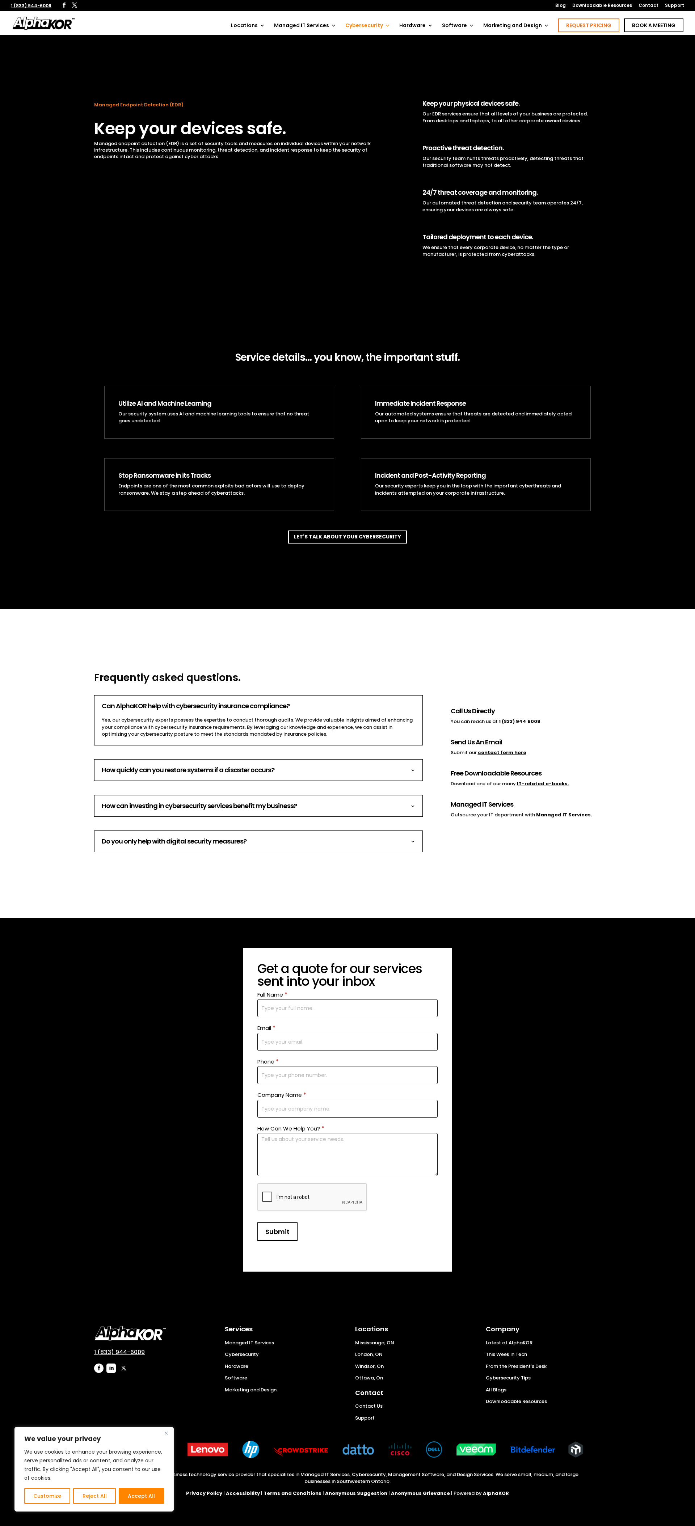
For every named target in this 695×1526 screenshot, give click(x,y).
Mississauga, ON (374, 1342)
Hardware (412, 26)
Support (674, 5)
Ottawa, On (369, 1377)
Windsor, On (369, 1366)
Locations (244, 26)
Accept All (141, 1496)
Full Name (272, 994)
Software (454, 26)
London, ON (369, 1354)
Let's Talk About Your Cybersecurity (347, 536)
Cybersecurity (364, 26)
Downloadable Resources (602, 5)
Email (266, 1028)
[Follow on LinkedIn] (111, 1368)
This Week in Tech (506, 1354)
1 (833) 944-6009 (31, 6)
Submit (277, 1231)
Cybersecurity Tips (508, 1377)
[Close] (166, 1433)
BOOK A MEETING (653, 25)
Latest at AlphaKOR (509, 1342)
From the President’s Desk (516, 1366)
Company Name (281, 1095)
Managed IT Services (301, 26)
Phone (268, 1061)
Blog (560, 5)
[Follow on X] (123, 1368)
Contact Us (369, 1406)
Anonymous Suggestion (356, 1493)
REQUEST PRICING (588, 25)
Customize (47, 1496)
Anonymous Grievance (420, 1493)
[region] (94, 1469)
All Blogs (496, 1389)
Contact (648, 5)
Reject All (95, 1496)
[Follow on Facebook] (99, 1368)
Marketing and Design (512, 26)
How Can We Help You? (290, 1128)
